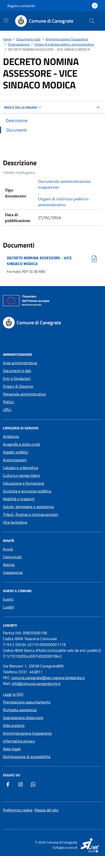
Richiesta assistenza (20, 710)
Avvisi (8, 549)
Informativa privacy (19, 741)
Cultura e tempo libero (21, 475)
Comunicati (12, 557)
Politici (8, 402)
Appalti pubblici (15, 452)
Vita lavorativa (15, 522)
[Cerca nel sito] (92, 21)
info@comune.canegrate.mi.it (36, 683)
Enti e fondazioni (17, 378)
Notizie (9, 564)
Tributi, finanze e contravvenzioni (30, 514)
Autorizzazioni (15, 460)
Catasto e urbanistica (20, 468)
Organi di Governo (18, 386)
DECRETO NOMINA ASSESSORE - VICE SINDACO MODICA (39, 261)
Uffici (7, 410)
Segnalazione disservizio (23, 718)
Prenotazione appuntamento (26, 702)
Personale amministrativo (24, 394)
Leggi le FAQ (13, 694)
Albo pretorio (13, 725)
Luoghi (8, 607)
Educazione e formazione (23, 483)
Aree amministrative (20, 363)
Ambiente (11, 436)
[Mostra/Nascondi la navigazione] (6, 20)
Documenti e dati (17, 371)
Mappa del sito (46, 810)
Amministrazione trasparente (27, 733)
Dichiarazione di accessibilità (26, 757)
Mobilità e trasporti (19, 499)
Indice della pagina (20, 107)
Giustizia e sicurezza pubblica (27, 491)
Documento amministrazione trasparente (64, 184)
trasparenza (13, 572)
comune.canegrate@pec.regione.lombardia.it (48, 678)
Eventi (8, 599)
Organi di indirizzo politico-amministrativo (64, 201)
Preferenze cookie (17, 810)
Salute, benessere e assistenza (28, 507)
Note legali (12, 749)
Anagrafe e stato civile (21, 444)
